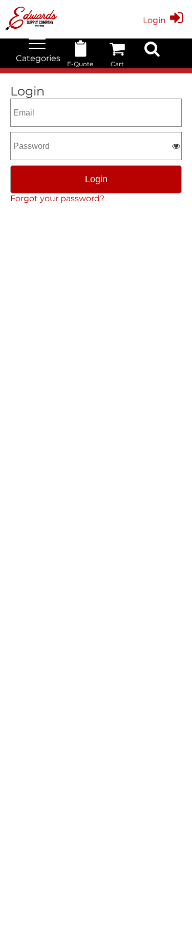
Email (21, 103)
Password (28, 136)
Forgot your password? (57, 198)
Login (154, 20)
